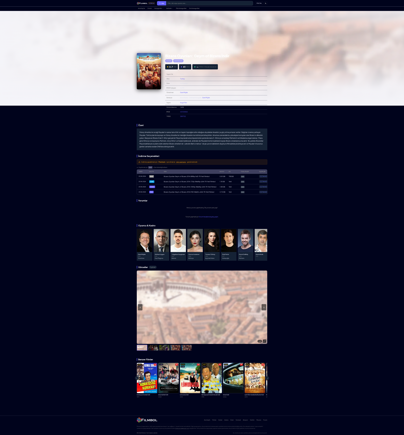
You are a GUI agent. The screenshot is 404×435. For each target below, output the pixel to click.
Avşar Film (183, 103)
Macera (258, 420)
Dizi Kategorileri (194, 8)
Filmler (214, 420)
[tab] (142, 348)
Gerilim (252, 420)
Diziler (220, 420)
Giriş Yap (259, 3)
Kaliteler (169, 8)
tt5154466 (184, 112)
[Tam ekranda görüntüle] (264, 341)
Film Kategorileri (181, 8)
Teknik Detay (266, 176)
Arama (226, 420)
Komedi (168, 61)
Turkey (182, 79)
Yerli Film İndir (178, 61)
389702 (183, 116)
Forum (150, 8)
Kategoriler (158, 8)
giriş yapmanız (181, 162)
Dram (232, 420)
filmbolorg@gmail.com (182, 428)
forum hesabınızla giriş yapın (208, 217)
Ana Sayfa (141, 8)
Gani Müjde (184, 92)
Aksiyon (245, 420)
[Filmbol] (147, 420)
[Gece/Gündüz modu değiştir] (265, 3)
